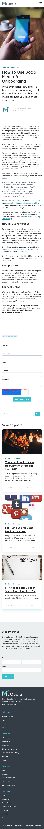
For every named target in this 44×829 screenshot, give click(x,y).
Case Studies (6, 781)
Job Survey (5, 738)
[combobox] (18, 414)
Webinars (5, 774)
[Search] (37, 414)
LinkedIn (5, 810)
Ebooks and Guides (8, 778)
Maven (4, 760)
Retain (4, 727)
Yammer (24, 251)
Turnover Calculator (8, 785)
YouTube (5, 814)
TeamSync (5, 756)
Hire (3, 720)
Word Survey (6, 741)
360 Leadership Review (9, 749)
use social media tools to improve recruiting (22, 203)
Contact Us (6, 799)
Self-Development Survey (10, 753)
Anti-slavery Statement (9, 806)
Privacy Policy (6, 803)
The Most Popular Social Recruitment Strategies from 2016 (19, 466)
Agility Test (5, 745)
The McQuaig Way (8, 716)
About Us (5, 795)
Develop (5, 724)
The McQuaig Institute (22, 108)
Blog (3, 770)
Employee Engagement (9, 336)
